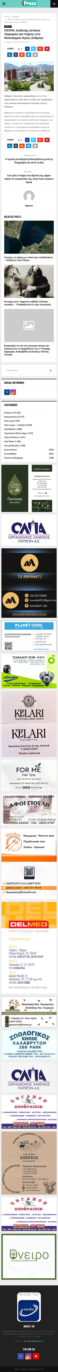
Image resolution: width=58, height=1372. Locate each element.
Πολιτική (8, 421)
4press (9, 42)
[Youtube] (36, 1356)
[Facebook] (21, 1356)
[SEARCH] (51, 370)
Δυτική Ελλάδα (11, 446)
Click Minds (9, 429)
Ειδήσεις (8, 26)
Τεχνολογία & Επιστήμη (15, 433)
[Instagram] (28, 1356)
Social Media (10, 454)
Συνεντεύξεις (10, 450)
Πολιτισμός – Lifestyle (14, 425)
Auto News (9, 441)
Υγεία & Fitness (11, 437)
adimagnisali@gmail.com (34, 1341)
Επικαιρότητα (10, 417)
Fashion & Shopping (13, 458)
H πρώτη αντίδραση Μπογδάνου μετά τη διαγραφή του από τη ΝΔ (29, 161)
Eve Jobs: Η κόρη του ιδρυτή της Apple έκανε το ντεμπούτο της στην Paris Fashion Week (29, 179)
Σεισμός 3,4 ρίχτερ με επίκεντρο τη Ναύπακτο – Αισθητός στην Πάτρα (28, 259)
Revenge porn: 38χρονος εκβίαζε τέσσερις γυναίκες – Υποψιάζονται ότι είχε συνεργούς (27, 303)
